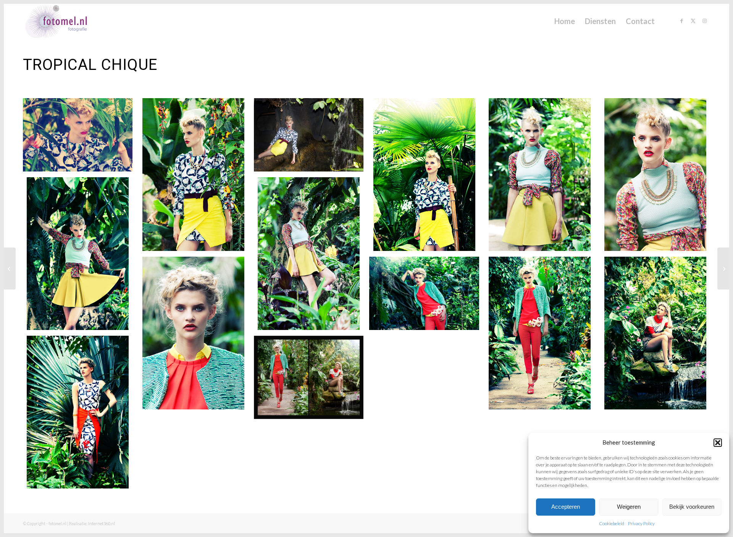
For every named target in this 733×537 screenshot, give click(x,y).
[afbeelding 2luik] (311, 380)
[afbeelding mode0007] (657, 336)
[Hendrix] (723, 268)
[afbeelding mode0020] (311, 256)
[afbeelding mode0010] (542, 336)
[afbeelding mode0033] (426, 177)
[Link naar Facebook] (681, 20)
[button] (718, 442)
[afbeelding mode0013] (426, 296)
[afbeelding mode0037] (311, 137)
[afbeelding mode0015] (195, 336)
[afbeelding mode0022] (80, 256)
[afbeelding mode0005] (80, 415)
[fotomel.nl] (67, 21)
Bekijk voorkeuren (691, 506)
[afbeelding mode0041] (195, 177)
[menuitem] (564, 21)
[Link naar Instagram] (704, 20)
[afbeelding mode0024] (657, 177)
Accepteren (565, 506)
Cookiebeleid (611, 523)
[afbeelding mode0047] (80, 137)
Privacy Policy (641, 523)
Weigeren (629, 506)
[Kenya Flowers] (10, 268)
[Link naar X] (693, 20)
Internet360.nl (101, 523)
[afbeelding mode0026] (542, 177)
